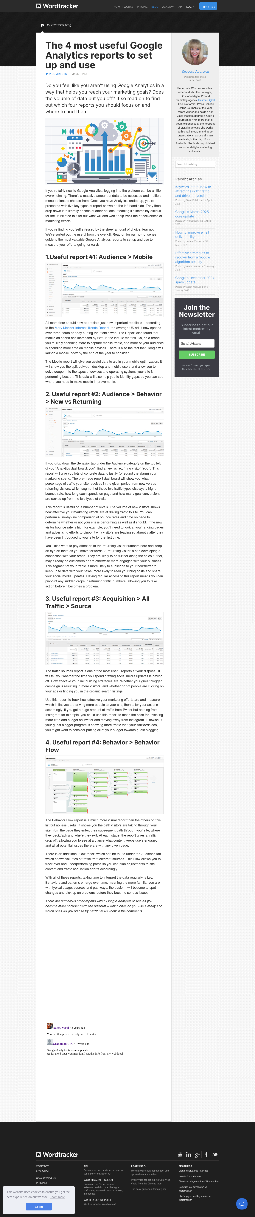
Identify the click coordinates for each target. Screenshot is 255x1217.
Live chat (42, 1170)
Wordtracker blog (59, 25)
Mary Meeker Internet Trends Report (82, 327)
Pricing (142, 6)
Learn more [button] (57, 1197)
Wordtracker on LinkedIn (188, 1154)
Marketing (79, 73)
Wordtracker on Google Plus (197, 1154)
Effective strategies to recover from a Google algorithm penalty (192, 257)
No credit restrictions (190, 1176)
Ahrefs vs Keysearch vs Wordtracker (199, 1181)
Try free (208, 6)
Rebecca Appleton (195, 71)
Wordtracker (57, 6)
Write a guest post (97, 1199)
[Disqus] (104, 971)
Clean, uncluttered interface (193, 1170)
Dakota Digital (206, 100)
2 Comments (58, 73)
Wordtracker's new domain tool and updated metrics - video (150, 1172)
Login (190, 6)
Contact (42, 1166)
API (180, 6)
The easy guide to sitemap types (149, 1189)
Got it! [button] (39, 1206)
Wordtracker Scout (98, 1179)
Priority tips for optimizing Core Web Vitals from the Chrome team (150, 1181)
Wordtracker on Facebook (206, 1154)
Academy (168, 6)
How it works (123, 6)
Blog (154, 6)
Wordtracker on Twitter (215, 1154)
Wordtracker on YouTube (180, 1154)
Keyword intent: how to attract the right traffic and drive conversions (193, 191)
